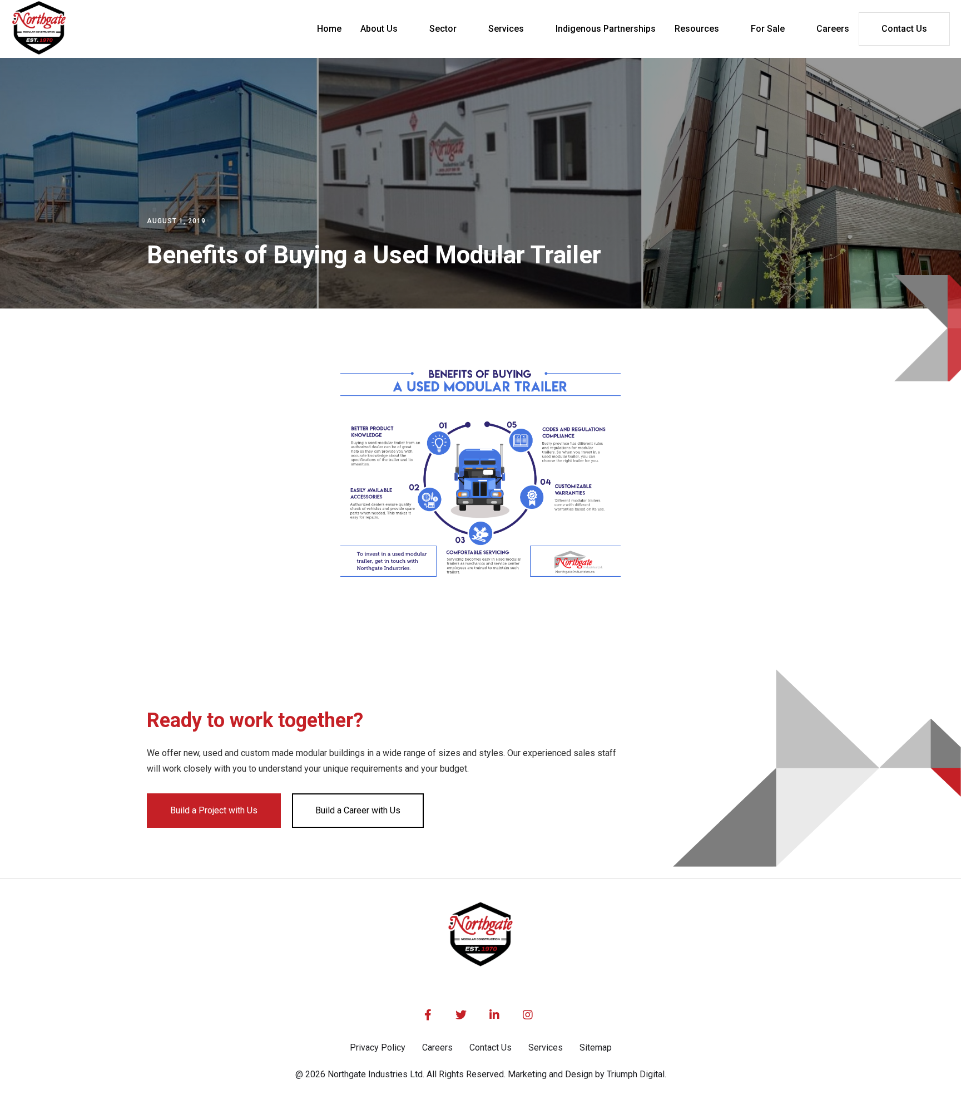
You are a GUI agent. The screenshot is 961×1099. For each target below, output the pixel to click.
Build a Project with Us (213, 810)
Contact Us (904, 28)
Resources (697, 28)
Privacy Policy (377, 1047)
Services (506, 28)
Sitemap (595, 1047)
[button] (385, 29)
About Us (379, 28)
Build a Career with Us (357, 810)
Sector (443, 28)
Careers (437, 1047)
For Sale (768, 28)
